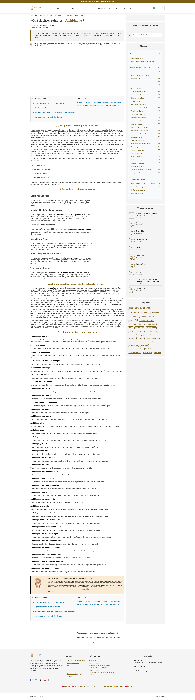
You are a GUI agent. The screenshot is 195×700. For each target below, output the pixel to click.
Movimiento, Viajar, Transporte (145, 130)
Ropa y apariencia (145, 156)
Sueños (88, 8)
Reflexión (155, 312)
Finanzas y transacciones (145, 114)
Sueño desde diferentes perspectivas (145, 61)
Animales (145, 85)
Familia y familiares (145, 111)
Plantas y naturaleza (145, 150)
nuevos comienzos (150, 331)
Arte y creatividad (145, 88)
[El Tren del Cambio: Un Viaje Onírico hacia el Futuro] (132, 218)
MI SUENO (120, 686)
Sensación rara (141, 239)
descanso (157, 352)
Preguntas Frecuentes (96, 670)
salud (140, 338)
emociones (134, 312)
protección (133, 320)
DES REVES (107, 686)
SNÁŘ (129, 686)
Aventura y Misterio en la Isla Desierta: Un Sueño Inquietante (147, 280)
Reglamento (93, 660)
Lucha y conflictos (145, 121)
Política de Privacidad (96, 663)
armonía (144, 312)
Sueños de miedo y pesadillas (145, 187)
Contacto (92, 674)
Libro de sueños (103, 8)
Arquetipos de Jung (145, 58)
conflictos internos (134, 352)
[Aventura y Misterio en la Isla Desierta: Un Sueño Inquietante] (132, 284)
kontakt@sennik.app (140, 671)
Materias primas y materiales (145, 127)
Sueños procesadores (145, 190)
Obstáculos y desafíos (145, 140)
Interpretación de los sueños (68, 8)
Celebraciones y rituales (145, 91)
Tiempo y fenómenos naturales (145, 169)
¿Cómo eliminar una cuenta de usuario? (102, 672)
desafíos (142, 324)
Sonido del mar (141, 289)
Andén (138, 272)
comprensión (147, 352)
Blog (117, 8)
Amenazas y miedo (145, 82)
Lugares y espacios (145, 124)
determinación (151, 328)
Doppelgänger (141, 264)
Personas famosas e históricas (145, 143)
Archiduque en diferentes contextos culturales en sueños (55, 112)
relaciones (133, 316)
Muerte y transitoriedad (145, 134)
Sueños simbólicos (145, 193)
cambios (143, 316)
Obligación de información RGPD (99, 665)
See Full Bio (85, 589)
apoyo (143, 335)
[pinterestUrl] (52, 592)
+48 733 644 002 (139, 666)
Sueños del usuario (145, 179)
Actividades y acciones (145, 72)
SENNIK (67, 686)
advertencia (139, 328)
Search (130, 35)
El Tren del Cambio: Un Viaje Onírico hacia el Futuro (146, 214)
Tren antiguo (140, 223)
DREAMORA (94, 686)
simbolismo (152, 342)
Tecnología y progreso (145, 166)
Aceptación (148, 349)
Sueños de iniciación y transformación (145, 183)
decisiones (144, 345)
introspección (133, 335)
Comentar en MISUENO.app (98, 667)
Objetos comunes (145, 137)
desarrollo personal (147, 320)
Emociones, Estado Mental (145, 108)
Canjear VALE (71, 676)
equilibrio (152, 316)
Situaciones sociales (145, 163)
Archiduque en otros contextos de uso (48, 117)
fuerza (143, 342)
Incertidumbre (133, 345)
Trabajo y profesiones (145, 173)
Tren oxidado (140, 231)
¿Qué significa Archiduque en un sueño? (49, 103)
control (147, 338)
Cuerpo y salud (145, 101)
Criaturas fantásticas (145, 98)
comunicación (133, 342)
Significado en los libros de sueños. (47, 108)
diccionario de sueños (139, 308)
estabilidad (132, 338)
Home (32, 15)
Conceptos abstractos (145, 95)
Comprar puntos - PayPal (75, 674)
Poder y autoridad (145, 153)
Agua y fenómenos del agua (145, 75)
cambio (131, 331)
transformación (153, 324)
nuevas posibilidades (135, 349)
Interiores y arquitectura (66, 15)
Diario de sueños (131, 8)
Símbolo (150, 335)
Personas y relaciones (145, 147)
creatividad (156, 338)
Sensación (140, 256)
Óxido (138, 247)
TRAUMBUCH (79, 686)
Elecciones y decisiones (145, 104)
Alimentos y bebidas (145, 78)
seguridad (132, 324)
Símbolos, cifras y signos (145, 160)
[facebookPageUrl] (49, 592)
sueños (139, 331)
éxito (130, 328)
